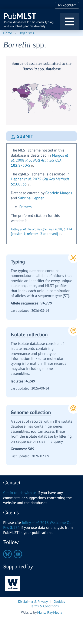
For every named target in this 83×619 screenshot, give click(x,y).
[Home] (20, 16)
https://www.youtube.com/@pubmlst (18, 554)
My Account (67, 5)
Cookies (59, 601)
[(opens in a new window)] (12, 583)
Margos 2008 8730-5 (39, 160)
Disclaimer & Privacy (33, 601)
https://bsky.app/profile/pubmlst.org (7, 554)
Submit (25, 136)
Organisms (26, 33)
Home (7, 33)
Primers (25, 206)
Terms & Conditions (44, 606)
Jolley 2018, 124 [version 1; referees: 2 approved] (41, 231)
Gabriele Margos (58, 192)
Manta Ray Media (49, 612)
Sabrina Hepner (30, 198)
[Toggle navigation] (69, 21)
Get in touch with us (20, 492)
